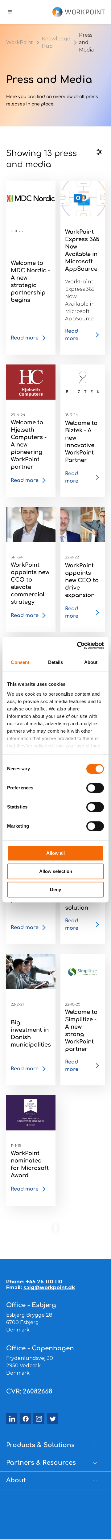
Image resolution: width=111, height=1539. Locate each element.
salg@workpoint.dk (49, 1287)
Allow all (55, 853)
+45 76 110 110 (44, 1282)
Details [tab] (55, 662)
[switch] (95, 788)
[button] (52, 1445)
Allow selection (55, 871)
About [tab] (91, 662)
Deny (55, 889)
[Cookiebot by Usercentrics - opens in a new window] (78, 645)
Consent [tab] (20, 662)
